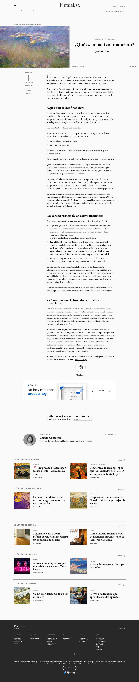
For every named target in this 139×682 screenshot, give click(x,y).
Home (15, 24)
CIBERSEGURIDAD (52, 638)
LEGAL (98, 646)
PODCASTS (99, 640)
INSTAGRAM (68, 654)
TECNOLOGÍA (51, 635)
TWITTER (28, 90)
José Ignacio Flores (39, 600)
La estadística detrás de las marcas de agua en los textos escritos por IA (49, 500)
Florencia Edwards (95, 506)
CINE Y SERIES (67, 638)
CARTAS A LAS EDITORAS (83, 640)
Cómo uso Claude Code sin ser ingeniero (50, 595)
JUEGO (68, 11)
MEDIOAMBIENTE (35, 638)
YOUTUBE (89, 654)
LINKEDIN (28, 93)
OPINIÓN (82, 635)
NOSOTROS (99, 645)
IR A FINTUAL (69, 668)
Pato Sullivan (94, 571)
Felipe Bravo (94, 543)
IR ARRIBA (122, 628)
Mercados (36, 464)
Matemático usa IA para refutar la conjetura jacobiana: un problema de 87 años (50, 536)
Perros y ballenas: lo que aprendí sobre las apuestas (105, 595)
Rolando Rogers (95, 477)
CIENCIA (33, 635)
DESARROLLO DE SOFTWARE (51, 644)
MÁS (97, 635)
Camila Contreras (105, 51)
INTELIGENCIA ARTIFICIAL (51, 640)
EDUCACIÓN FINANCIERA (17, 639)
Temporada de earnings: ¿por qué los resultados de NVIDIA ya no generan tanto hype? (107, 471)
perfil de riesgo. (81, 359)
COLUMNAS (82, 638)
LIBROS (65, 640)
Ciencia (41, 11)
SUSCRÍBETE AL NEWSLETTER (114, 11)
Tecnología (31, 11)
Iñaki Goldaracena (39, 572)
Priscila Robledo (38, 477)
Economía (19, 11)
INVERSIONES (18, 641)
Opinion (35, 590)
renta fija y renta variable (77, 350)
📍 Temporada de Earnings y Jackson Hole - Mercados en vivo (49, 471)
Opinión (59, 11)
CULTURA (66, 635)
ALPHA (16, 643)
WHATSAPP (28, 85)
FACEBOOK (28, 88)
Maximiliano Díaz (95, 600)
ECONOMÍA (17, 635)
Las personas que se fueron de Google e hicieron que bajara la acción (107, 500)
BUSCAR (114, 6)
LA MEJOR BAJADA (101, 641)
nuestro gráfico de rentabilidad (60, 282)
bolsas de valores (99, 314)
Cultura (50, 11)
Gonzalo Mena (38, 506)
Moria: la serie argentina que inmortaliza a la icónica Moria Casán (50, 566)
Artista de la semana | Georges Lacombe (107, 565)
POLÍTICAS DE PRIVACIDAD (100, 648)
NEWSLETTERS (100, 643)
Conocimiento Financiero (33, 24)
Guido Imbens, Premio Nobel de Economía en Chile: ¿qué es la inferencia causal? (107, 536)
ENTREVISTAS (100, 638)
